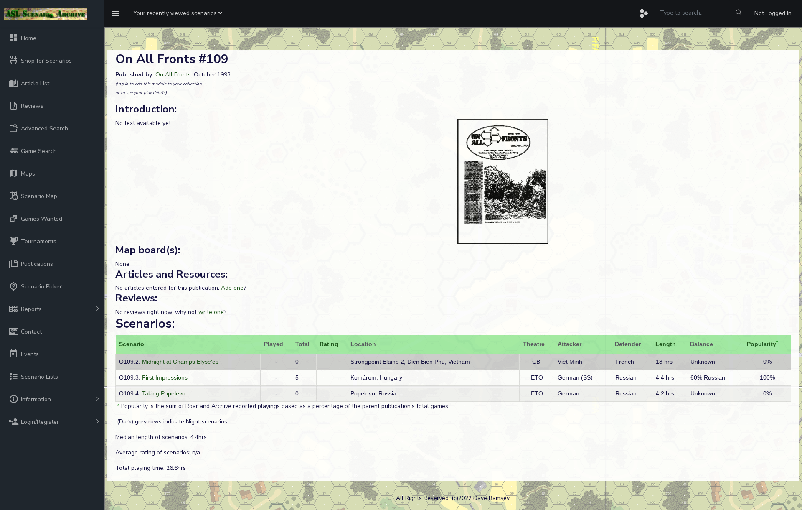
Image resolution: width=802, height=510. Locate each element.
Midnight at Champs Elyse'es (180, 361)
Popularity (761, 344)
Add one (232, 288)
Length (665, 344)
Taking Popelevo (163, 393)
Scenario (131, 344)
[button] (177, 13)
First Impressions (165, 377)
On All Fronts (173, 75)
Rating (329, 344)
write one (211, 312)
